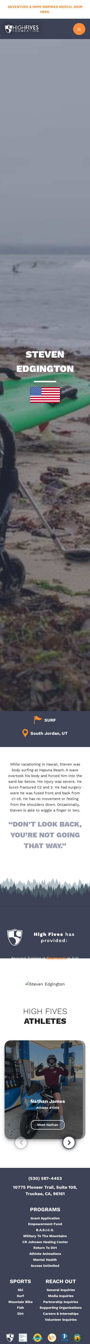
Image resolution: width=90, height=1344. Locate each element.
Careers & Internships (60, 1313)
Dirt (20, 1313)
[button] (21, 1143)
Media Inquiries (60, 1296)
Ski (20, 1290)
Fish (20, 1307)
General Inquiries (61, 1290)
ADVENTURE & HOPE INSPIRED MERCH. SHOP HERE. (45, 9)
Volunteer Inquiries (61, 1319)
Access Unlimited (45, 1266)
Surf (20, 1296)
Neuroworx (56, 958)
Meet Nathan (47, 1125)
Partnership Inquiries (60, 1302)
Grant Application (45, 1218)
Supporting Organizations (61, 1307)
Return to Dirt (45, 1248)
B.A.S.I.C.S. (45, 1230)
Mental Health (45, 1260)
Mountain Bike (20, 1302)
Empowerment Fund (45, 1224)
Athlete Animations (45, 1254)
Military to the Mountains (45, 1236)
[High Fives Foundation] (21, 28)
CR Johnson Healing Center (45, 1242)
